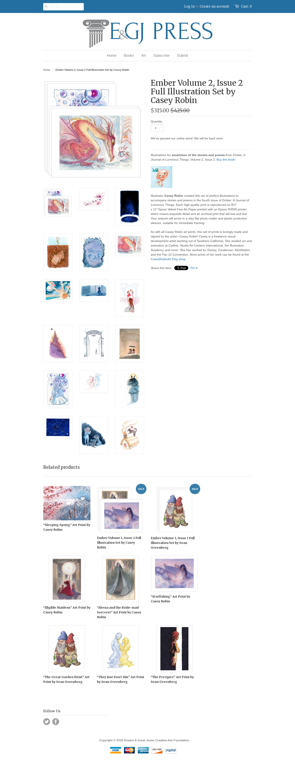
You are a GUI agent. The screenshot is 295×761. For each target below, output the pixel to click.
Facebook (55, 721)
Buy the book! (226, 159)
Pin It (193, 268)
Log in (189, 6)
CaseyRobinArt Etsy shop (168, 259)
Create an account (214, 6)
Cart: (246, 6)
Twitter (46, 721)
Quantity (156, 121)
